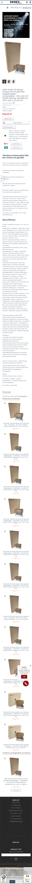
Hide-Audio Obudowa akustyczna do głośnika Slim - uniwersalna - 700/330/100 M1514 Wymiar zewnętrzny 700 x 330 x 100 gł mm (16, 618)
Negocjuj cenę (8, 118)
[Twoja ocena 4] (19, 105)
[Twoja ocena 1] (12, 105)
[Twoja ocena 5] (21, 105)
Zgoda (12, 881)
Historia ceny (6, 110)
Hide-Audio (12, 108)
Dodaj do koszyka (17, 122)
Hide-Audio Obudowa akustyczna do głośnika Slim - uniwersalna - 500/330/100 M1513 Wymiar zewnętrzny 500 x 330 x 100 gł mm (16, 425)
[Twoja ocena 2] (15, 105)
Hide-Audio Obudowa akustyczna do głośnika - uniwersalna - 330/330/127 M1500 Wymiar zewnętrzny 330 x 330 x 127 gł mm (16, 746)
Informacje (15, 830)
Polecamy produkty (11, 398)
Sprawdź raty (16, 143)
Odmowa (19, 881)
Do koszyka (16, 790)
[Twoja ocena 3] (17, 105)
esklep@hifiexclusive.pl (16, 821)
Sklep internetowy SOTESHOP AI (24, 865)
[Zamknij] (30, 666)
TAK (24, 676)
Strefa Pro (26, 7)
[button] (26, 683)
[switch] (3, 882)
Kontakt (16, 842)
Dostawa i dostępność (15, 835)
